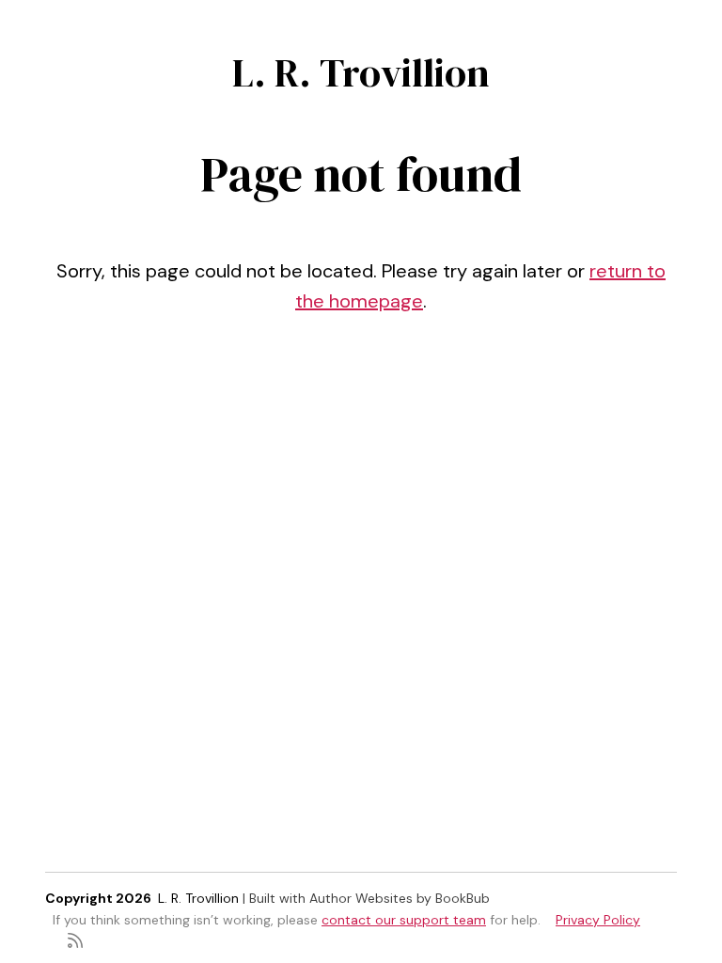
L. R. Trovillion (361, 72)
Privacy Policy (598, 919)
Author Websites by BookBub (399, 898)
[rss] (75, 939)
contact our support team (404, 919)
